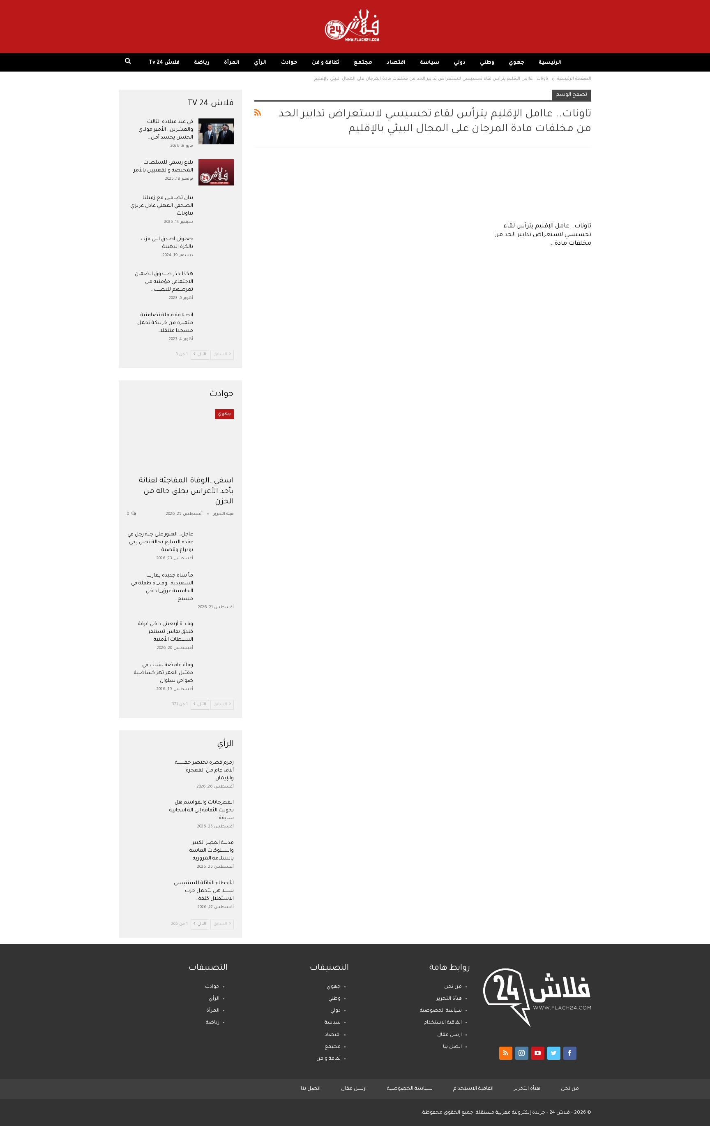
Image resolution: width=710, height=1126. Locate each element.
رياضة (202, 63)
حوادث (289, 63)
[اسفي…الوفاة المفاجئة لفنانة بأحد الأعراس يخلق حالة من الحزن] (180, 440)
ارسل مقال (449, 1035)
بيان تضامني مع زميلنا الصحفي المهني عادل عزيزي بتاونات (161, 206)
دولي (460, 63)
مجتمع (363, 63)
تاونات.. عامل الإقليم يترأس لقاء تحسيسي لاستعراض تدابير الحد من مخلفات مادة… (542, 235)
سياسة (429, 63)
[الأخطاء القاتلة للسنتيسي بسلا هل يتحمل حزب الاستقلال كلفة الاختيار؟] (144, 893)
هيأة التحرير (449, 999)
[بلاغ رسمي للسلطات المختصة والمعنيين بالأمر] (216, 172)
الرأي (260, 63)
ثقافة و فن (325, 63)
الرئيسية (550, 63)
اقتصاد (396, 63)
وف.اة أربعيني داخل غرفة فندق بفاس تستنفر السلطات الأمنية (165, 632)
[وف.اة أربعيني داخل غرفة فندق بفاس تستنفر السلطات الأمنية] (216, 634)
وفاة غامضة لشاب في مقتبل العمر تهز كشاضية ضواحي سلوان (163, 673)
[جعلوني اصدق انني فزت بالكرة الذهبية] (216, 249)
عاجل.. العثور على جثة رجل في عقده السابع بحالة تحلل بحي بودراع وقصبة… (160, 542)
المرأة (232, 63)
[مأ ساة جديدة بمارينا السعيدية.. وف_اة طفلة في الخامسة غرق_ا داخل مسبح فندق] (216, 585)
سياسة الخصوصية (441, 1011)
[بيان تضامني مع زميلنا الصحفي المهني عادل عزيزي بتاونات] (216, 208)
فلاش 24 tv (164, 63)
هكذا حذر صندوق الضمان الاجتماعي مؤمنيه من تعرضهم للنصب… (164, 282)
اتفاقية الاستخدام (443, 1023)
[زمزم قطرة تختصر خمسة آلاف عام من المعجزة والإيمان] (144, 772)
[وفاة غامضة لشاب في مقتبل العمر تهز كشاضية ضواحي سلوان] (216, 675)
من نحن (453, 987)
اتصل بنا (452, 1047)
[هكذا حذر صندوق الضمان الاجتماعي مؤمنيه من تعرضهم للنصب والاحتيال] (216, 284)
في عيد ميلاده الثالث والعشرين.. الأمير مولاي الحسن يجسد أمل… (165, 130)
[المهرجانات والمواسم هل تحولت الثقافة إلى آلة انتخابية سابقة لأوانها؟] (144, 812)
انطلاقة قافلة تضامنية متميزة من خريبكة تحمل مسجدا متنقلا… (165, 323)
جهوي (516, 63)
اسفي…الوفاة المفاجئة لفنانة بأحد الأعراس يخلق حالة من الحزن (186, 491)
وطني (487, 63)
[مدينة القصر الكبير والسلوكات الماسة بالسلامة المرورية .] (144, 852)
